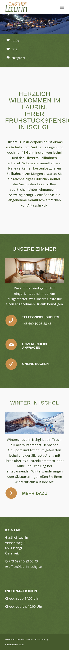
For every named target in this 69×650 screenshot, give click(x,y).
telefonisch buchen (40, 317)
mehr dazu (34, 493)
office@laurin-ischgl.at (25, 566)
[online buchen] (11, 364)
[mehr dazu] (11, 493)
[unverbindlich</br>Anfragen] (11, 344)
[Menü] (61, 7)
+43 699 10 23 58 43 (23, 561)
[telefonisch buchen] (11, 320)
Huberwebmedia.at (14, 644)
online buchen (35, 364)
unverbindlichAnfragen (35, 345)
